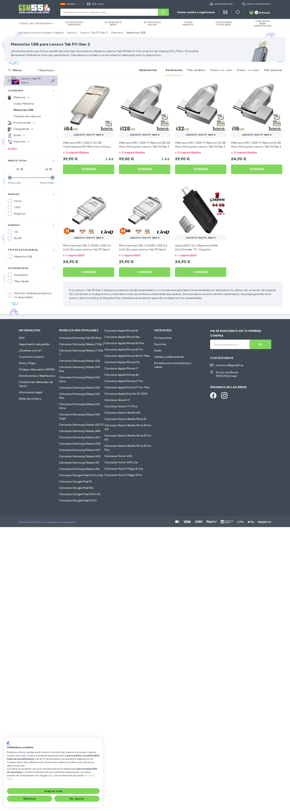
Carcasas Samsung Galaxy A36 (80, 443)
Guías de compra (30, 398)
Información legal (30, 392)
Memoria (117, 32)
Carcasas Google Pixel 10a (76, 488)
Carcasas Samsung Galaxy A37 (80, 450)
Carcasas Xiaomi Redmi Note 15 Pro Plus (127, 447)
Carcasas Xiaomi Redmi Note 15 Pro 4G (127, 427)
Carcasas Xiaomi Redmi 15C (122, 412)
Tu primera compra (31, 357)
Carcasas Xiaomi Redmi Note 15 (125, 419)
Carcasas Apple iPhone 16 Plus (124, 343)
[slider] (10, 178)
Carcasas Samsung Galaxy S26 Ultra (79, 379)
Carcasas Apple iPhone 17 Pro (123, 381)
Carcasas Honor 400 (118, 456)
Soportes (160, 344)
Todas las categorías (35, 23)
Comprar (88, 169)
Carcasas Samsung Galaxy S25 (79, 387)
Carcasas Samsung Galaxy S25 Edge (79, 416)
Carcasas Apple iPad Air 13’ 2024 (126, 393)
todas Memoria (23, 103)
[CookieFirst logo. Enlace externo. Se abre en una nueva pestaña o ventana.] (8, 743)
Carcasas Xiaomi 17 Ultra (120, 406)
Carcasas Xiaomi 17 (117, 400)
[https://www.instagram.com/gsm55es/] (224, 395)
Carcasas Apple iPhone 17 (121, 368)
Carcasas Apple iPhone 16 (121, 330)
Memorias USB (136, 32)
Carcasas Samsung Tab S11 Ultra (80, 338)
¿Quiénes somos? (30, 350)
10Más (12, 149)
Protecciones (163, 338)
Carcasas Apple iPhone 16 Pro (123, 349)
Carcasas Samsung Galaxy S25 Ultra (79, 406)
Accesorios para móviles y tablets (41, 32)
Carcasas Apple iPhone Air (121, 374)
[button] (88, 152)
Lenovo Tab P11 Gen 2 (94, 32)
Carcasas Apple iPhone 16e (122, 337)
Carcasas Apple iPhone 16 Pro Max (127, 356)
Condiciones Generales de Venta (36, 384)
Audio (158, 350)
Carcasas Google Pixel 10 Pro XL (80, 494)
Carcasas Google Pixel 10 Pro (78, 500)
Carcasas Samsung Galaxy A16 (79, 469)
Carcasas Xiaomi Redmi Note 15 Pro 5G (127, 437)
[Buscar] (163, 12)
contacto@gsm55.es (229, 365)
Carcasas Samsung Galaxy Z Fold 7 (81, 352)
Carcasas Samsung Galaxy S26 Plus (79, 369)
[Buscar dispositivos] (52, 80)
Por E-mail (98, 4)
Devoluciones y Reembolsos (37, 375)
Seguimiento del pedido (34, 344)
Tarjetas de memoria (27, 116)
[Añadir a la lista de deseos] (109, 86)
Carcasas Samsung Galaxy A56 (79, 431)
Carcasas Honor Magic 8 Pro (123, 475)
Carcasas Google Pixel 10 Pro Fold (81, 475)
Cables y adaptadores (169, 357)
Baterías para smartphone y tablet (173, 365)
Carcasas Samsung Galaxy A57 (79, 437)
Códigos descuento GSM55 (37, 369)
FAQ (21, 338)
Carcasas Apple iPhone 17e (122, 362)
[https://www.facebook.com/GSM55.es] (213, 395)
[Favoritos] (238, 12)
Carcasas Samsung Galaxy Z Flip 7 (81, 344)
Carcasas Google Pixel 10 (75, 481)
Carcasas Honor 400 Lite (121, 462)
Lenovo (72, 32)
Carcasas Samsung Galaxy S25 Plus (79, 396)
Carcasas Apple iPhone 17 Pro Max (127, 387)
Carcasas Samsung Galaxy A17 (79, 462)
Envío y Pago (27, 363)
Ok (260, 344)
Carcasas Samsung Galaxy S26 (79, 360)
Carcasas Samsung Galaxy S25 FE (81, 424)
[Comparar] (101, 86)
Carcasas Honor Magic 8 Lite (123, 468)
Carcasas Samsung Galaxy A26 (79, 456)
